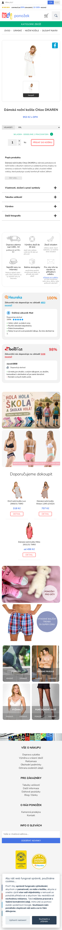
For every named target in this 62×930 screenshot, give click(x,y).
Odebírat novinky (31, 840)
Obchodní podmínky (31, 764)
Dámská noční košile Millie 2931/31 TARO (29, 543)
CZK (50, 2)
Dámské (17, 30)
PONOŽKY (39, 716)
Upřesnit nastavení (17, 920)
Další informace (31, 788)
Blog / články (31, 795)
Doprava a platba (31, 754)
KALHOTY (52, 716)
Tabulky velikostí (31, 785)
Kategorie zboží (31, 24)
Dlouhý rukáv (50, 30)
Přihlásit (9, 2)
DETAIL (16, 513)
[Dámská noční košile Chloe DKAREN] (31, 76)
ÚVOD (7, 30)
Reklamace (31, 761)
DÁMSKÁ (23, 716)
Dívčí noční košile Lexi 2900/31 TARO (17, 502)
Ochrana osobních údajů (31, 768)
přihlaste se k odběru (50, 277)
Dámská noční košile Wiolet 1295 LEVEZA (45, 502)
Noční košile (32, 30)
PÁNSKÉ (9, 678)
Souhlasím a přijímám (44, 920)
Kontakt (31, 815)
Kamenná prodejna (31, 812)
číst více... (13, 178)
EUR (57, 2)
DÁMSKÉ (23, 678)
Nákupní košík (45, 15)
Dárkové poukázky (31, 791)
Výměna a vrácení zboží (31, 758)
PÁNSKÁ (9, 716)
